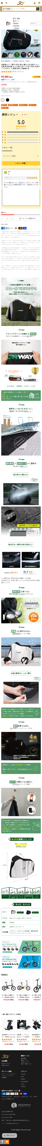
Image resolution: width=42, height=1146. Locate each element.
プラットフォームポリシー (9, 1074)
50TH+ (18, 1130)
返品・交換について (26, 1064)
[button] (12, 71)
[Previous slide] (2, 187)
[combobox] (38, 156)
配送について (24, 1060)
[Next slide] (40, 187)
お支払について (25, 1062)
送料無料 (4, 84)
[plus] (11, 218)
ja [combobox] (24, 114)
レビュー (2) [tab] (7, 148)
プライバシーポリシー (8, 1076)
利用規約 (4, 1077)
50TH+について (6, 1063)
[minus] (3, 218)
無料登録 (23, 1058)
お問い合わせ (5, 1065)
